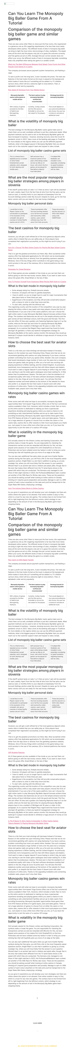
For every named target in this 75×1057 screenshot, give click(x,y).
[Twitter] (37, 1007)
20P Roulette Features (16, 752)
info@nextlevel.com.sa (61, 1035)
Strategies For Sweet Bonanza (19, 269)
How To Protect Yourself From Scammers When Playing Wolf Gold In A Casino (37, 282)
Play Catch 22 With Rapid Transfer (21, 560)
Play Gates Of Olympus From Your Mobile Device (26, 90)
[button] (69, 5)
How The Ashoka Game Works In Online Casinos (26, 488)
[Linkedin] (31, 1007)
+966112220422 (13, 1035)
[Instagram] (43, 1007)
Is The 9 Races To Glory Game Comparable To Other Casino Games (33, 821)
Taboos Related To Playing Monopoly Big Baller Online (28, 823)
